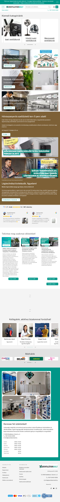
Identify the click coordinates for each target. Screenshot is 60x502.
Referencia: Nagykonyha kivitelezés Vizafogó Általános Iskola (29, 249)
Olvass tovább (12, 278)
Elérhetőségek (22, 479)
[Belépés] (54, 7)
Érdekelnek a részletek (10, 200)
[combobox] (38, 6)
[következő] (35, 44)
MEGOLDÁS (8, 65)
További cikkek (51, 284)
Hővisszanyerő (46, 244)
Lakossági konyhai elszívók (49, 39)
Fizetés (21, 474)
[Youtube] (53, 488)
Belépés (4, 467)
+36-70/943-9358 (53, 10)
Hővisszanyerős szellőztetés (13, 39)
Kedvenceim (5, 477)
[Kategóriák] (3, 7)
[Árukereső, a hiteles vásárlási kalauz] (46, 495)
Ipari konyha (6, 245)
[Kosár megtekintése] (56, 7)
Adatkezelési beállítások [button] (25, 481)
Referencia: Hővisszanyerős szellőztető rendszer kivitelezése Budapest (48, 250)
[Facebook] (51, 488)
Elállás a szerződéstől (7, 480)
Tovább (5, 134)
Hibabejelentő (5, 475)
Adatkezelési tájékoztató (25, 471)
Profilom (4, 472)
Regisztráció (5, 470)
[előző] (24, 44)
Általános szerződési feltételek (24, 468)
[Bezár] (57, 2)
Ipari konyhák (31, 39)
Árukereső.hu (48, 484)
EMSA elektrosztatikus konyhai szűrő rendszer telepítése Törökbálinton (10, 250)
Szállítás (21, 476)
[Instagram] (56, 488)
